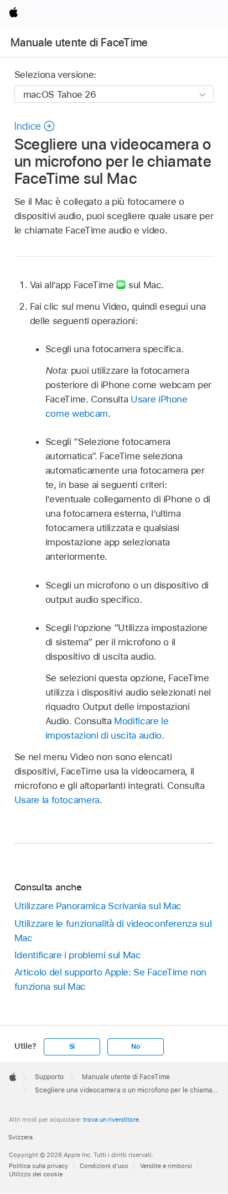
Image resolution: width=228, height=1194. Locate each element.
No (135, 1046)
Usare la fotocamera (57, 799)
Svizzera (20, 1137)
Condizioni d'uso (104, 1166)
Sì (72, 1046)
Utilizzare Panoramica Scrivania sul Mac (98, 905)
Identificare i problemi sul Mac (77, 954)
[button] (34, 126)
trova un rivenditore (111, 1119)
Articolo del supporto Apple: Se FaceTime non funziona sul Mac (110, 979)
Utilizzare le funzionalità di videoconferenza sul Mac (113, 930)
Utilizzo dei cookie (36, 1174)
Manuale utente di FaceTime (79, 42)
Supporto (49, 1077)
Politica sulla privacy (38, 1166)
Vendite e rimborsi (166, 1166)
